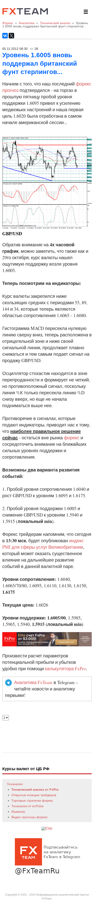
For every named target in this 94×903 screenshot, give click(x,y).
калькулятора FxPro (65, 668)
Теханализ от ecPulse (27, 806)
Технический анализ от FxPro (35, 789)
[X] (11, 35)
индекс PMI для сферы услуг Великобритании (43, 543)
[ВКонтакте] (5, 35)
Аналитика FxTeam (33, 682)
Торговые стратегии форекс (32, 800)
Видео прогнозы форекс (29, 817)
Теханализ (15, 784)
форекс (71, 437)
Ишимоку (18, 811)
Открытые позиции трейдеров (33, 795)
